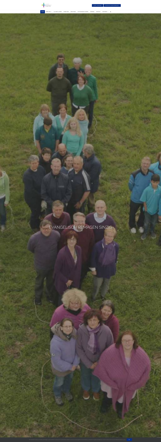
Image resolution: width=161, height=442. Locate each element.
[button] (110, 11)
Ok (129, 439)
